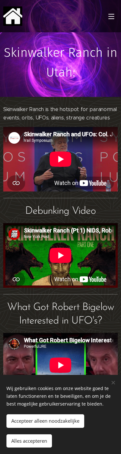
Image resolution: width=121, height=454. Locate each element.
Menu (111, 16)
